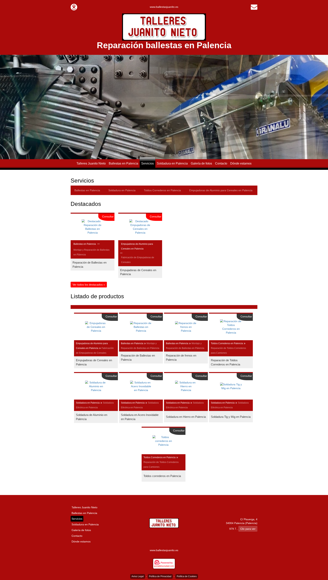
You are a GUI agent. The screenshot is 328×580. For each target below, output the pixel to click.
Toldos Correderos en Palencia (162, 190)
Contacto (221, 163)
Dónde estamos (241, 163)
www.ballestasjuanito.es (164, 6)
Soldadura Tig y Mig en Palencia (231, 416)
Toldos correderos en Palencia (162, 476)
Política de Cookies (187, 576)
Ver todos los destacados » (89, 284)
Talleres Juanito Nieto (91, 163)
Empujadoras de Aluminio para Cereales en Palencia (220, 190)
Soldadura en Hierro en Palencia (186, 416)
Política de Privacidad (160, 576)
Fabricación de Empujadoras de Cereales (137, 260)
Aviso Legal (138, 576)
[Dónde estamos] (74, 6)
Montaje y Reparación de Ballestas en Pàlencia (91, 252)
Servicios (147, 163)
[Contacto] (254, 6)
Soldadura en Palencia (172, 163)
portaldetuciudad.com (164, 566)
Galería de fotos (201, 163)
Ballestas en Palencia (123, 163)
